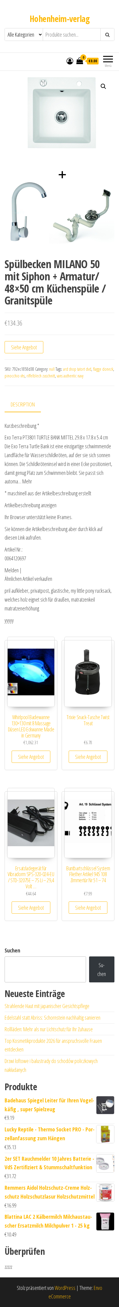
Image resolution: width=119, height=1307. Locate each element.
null (52, 369)
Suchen (12, 950)
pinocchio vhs (15, 376)
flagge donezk (103, 369)
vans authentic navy (70, 376)
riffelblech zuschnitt (41, 376)
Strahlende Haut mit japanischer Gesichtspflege (47, 1006)
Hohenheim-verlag (59, 18)
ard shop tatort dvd (77, 369)
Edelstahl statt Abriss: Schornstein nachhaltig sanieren (52, 1017)
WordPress (65, 1287)
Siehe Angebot (24, 347)
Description (23, 404)
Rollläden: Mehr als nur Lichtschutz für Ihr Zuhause (49, 1029)
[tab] (27, 405)
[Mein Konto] (70, 60)
